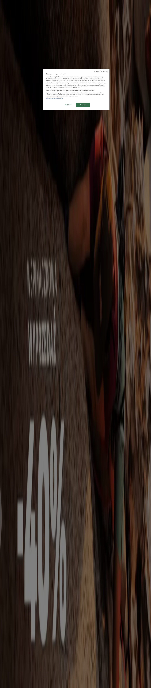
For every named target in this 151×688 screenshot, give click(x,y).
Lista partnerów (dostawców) (54, 98)
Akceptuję (83, 104)
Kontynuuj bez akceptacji (101, 71)
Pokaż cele (68, 104)
